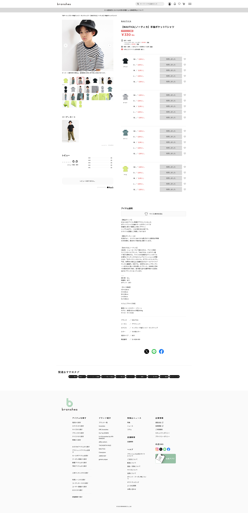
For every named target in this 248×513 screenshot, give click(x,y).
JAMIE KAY (102, 456)
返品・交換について (133, 466)
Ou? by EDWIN (104, 433)
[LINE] (164, 449)
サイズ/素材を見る (155, 214)
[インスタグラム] (156, 449)
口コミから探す (77, 490)
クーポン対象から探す (79, 459)
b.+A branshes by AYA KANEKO (106, 437)
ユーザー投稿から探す (79, 487)
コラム (129, 429)
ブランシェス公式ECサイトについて (136, 455)
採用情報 (158, 426)
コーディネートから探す (80, 483)
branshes (102, 426)
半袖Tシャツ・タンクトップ (148, 328)
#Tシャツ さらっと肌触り (93, 376)
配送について (131, 463)
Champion (102, 452)
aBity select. (103, 442)
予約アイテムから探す (79, 466)
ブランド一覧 (103, 422)
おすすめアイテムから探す (81, 447)
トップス (135, 328)
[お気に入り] (179, 4)
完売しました (171, 59)
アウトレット (136, 324)
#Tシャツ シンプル (174, 376)
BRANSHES (124, 506)
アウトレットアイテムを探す (81, 451)
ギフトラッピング (133, 482)
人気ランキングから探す (80, 473)
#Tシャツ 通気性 (164, 376)
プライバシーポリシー (162, 436)
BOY (133, 335)
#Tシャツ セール (130, 376)
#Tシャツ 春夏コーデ (141, 376)
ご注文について (132, 459)
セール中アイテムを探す (80, 456)
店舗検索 (130, 442)
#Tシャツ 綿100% (120, 376)
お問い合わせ (131, 489)
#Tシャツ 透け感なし (153, 376)
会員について (131, 473)
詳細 (148, 42)
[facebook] (168, 449)
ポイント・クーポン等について (136, 478)
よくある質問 (131, 486)
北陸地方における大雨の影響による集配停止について (125, 10)
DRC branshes (103, 429)
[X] (160, 449)
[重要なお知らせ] (175, 4)
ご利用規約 (159, 429)
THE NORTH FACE (105, 445)
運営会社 (158, 422)
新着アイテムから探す (79, 463)
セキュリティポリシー (162, 433)
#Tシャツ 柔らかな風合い (108, 376)
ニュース (130, 426)
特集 (128, 422)
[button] (66, 45)
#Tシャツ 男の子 (73, 376)
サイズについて (132, 470)
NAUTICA (126, 21)
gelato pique (103, 459)
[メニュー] (190, 4)
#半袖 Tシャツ (82, 376)
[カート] (184, 4)
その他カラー (136, 332)
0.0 (75, 161)
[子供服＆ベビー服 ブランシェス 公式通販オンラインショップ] (64, 4)
